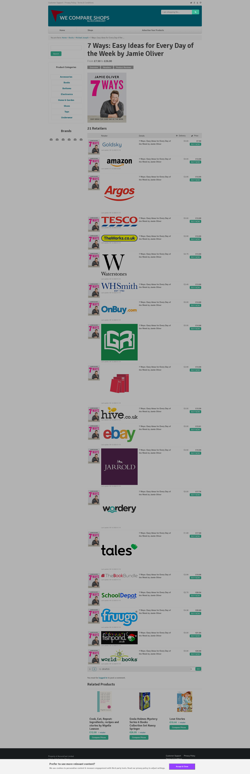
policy (145, 768)
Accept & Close (182, 767)
